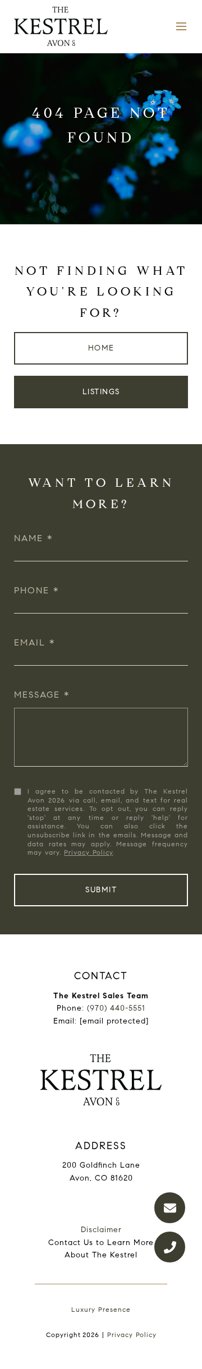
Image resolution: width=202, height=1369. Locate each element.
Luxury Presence (101, 1309)
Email (29, 642)
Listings (101, 392)
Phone (31, 590)
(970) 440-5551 (116, 1008)
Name (28, 538)
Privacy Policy (88, 852)
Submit (101, 890)
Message (37, 694)
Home (101, 348)
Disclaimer (101, 1229)
